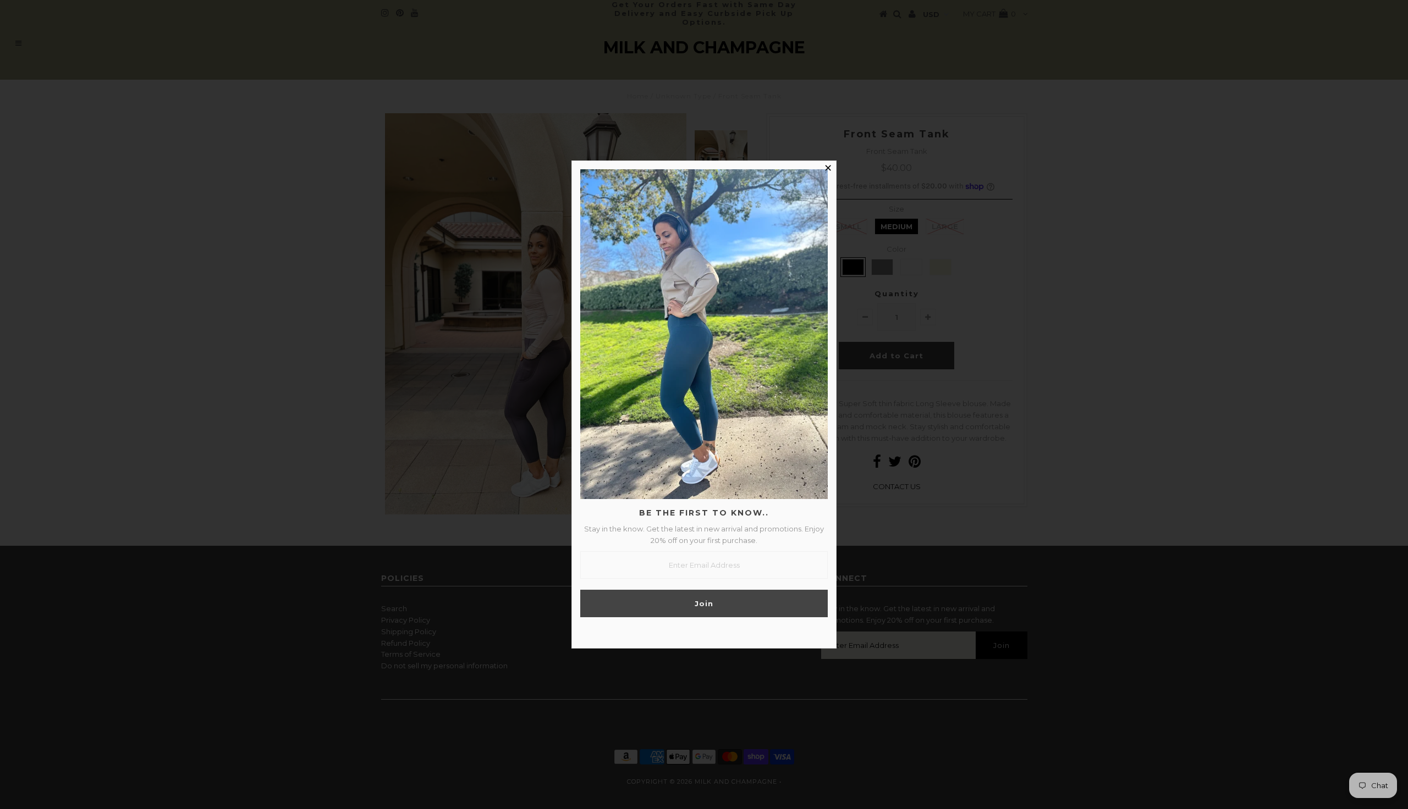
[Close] (828, 169)
